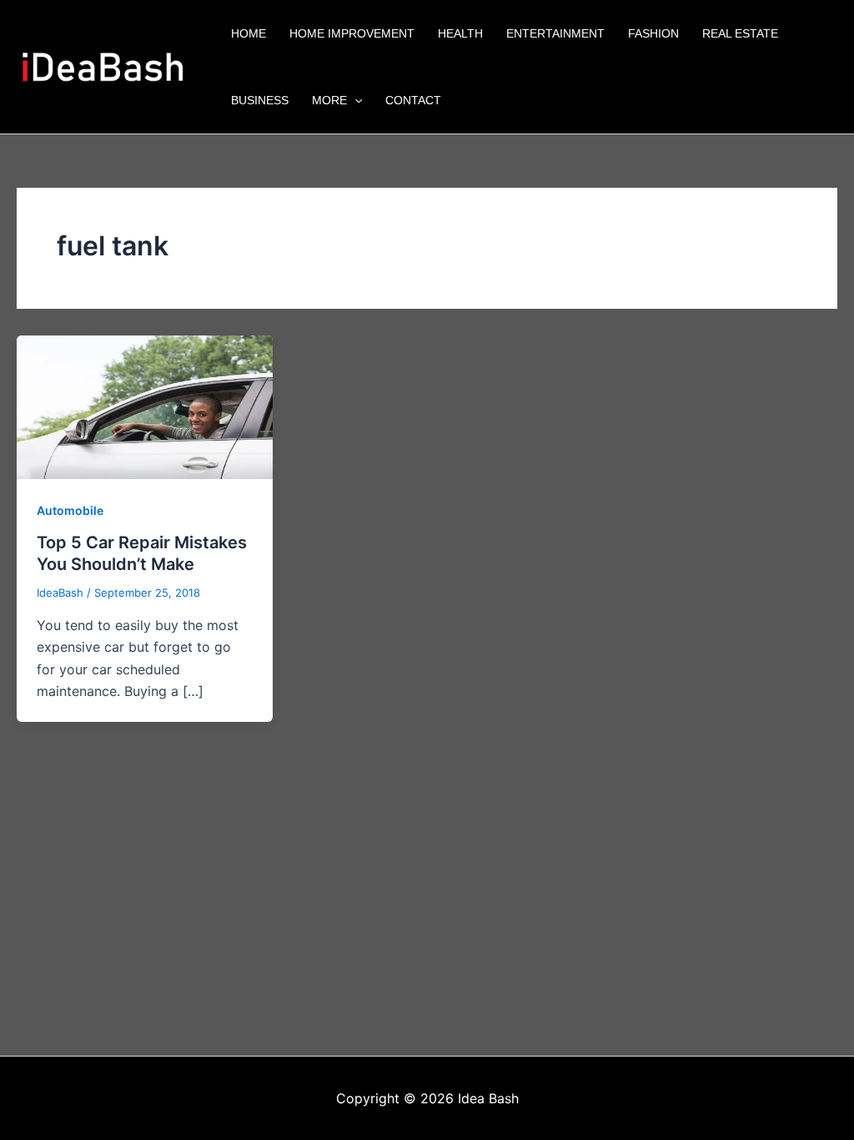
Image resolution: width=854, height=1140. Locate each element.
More (329, 100)
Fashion (653, 33)
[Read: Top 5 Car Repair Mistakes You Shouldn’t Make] (145, 405)
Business (260, 100)
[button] (354, 100)
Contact (413, 100)
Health (460, 33)
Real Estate (740, 33)
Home (248, 33)
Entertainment (555, 33)
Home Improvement (351, 33)
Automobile (70, 510)
